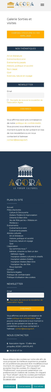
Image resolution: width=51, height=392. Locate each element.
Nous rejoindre (15, 267)
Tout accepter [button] (24, 386)
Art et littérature (14, 56)
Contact (10, 269)
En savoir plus (9, 379)
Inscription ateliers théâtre (22, 259)
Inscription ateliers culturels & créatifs (27, 256)
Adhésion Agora (17, 254)
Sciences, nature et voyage (19, 76)
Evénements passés (16, 62)
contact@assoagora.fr (17, 140)
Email (9, 91)
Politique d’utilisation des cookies (21, 277)
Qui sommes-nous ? (18, 249)
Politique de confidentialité (18, 275)
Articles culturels (14, 233)
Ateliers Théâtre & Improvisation (23, 215)
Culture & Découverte (18, 212)
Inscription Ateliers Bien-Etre (23, 262)
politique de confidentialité (28, 123)
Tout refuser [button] (38, 386)
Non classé (12, 69)
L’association (12, 246)
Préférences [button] (10, 386)
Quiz (9, 72)
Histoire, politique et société (20, 66)
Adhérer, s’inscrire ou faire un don (23, 251)
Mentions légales (14, 272)
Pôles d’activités (14, 210)
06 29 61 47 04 (15, 351)
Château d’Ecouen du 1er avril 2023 (26, 34)
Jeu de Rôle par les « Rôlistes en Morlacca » (23, 221)
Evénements (12, 225)
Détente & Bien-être (18, 218)
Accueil (10, 207)
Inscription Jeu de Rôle (20, 264)
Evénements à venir (16, 59)
